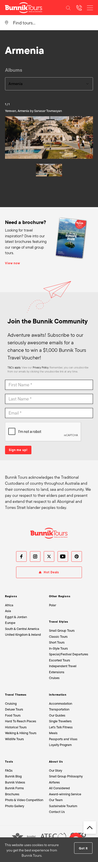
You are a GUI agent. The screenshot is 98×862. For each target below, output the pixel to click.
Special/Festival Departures (68, 654)
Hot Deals (51, 572)
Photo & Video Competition (24, 800)
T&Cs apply (14, 367)
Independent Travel (62, 666)
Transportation (59, 709)
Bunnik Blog (13, 776)
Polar (52, 605)
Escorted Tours (59, 660)
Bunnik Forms (14, 788)
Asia (8, 611)
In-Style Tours (58, 648)
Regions (11, 596)
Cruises (54, 678)
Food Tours (13, 715)
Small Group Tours (62, 630)
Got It (83, 848)
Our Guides (57, 715)
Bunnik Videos (15, 782)
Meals (53, 733)
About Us (56, 762)
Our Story (55, 770)
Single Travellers (60, 721)
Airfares (54, 782)
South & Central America (22, 628)
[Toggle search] (68, 7)
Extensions (56, 672)
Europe (10, 622)
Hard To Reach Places (20, 721)
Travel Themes (15, 695)
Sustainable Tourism (63, 806)
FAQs (9, 770)
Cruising (11, 703)
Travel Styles (58, 622)
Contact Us (57, 811)
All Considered (59, 788)
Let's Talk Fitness (61, 727)
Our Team (56, 800)
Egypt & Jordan (16, 617)
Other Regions (59, 596)
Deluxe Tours (14, 709)
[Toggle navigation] (90, 7)
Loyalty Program (60, 744)
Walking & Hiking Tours (20, 733)
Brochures (12, 794)
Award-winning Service (65, 794)
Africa (9, 605)
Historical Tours (16, 727)
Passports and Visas (63, 739)
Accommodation (60, 703)
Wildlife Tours (14, 739)
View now (12, 263)
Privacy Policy (40, 367)
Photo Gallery (14, 806)
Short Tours (57, 642)
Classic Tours (58, 636)
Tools (9, 762)
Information (58, 695)
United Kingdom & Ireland (23, 634)
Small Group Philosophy (66, 776)
